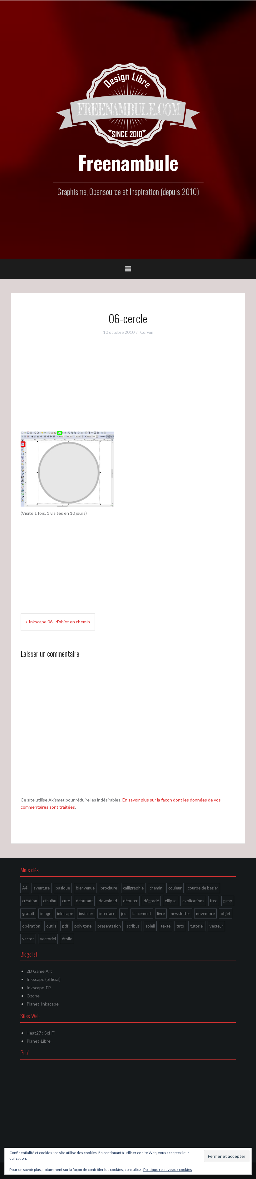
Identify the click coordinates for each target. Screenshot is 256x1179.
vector (28, 938)
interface (107, 913)
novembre (205, 913)
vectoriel (48, 938)
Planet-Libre (39, 1041)
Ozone (33, 995)
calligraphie (133, 887)
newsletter (180, 913)
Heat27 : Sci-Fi (41, 1032)
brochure (109, 887)
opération (31, 925)
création (29, 900)
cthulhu (49, 900)
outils (51, 925)
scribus (133, 925)
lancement (141, 913)
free (213, 900)
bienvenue (85, 887)
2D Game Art (39, 971)
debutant (84, 900)
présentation (109, 925)
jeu (123, 913)
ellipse (170, 900)
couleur (175, 887)
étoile (67, 938)
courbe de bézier (203, 887)
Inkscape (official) (44, 979)
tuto (180, 925)
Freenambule (128, 162)
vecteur (216, 925)
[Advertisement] (128, 387)
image (45, 913)
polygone (82, 925)
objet (225, 913)
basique (63, 887)
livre (161, 913)
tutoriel (197, 925)
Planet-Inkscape (43, 1003)
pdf (65, 925)
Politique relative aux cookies (167, 1169)
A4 (24, 887)
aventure (41, 887)
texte (165, 925)
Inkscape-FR (39, 987)
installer (86, 913)
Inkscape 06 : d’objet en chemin (59, 621)
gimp (227, 900)
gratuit (28, 913)
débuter (130, 900)
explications (193, 900)
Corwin (146, 332)
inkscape (65, 913)
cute (66, 900)
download (108, 900)
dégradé (151, 900)
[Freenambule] (128, 104)
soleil (150, 925)
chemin (156, 887)
